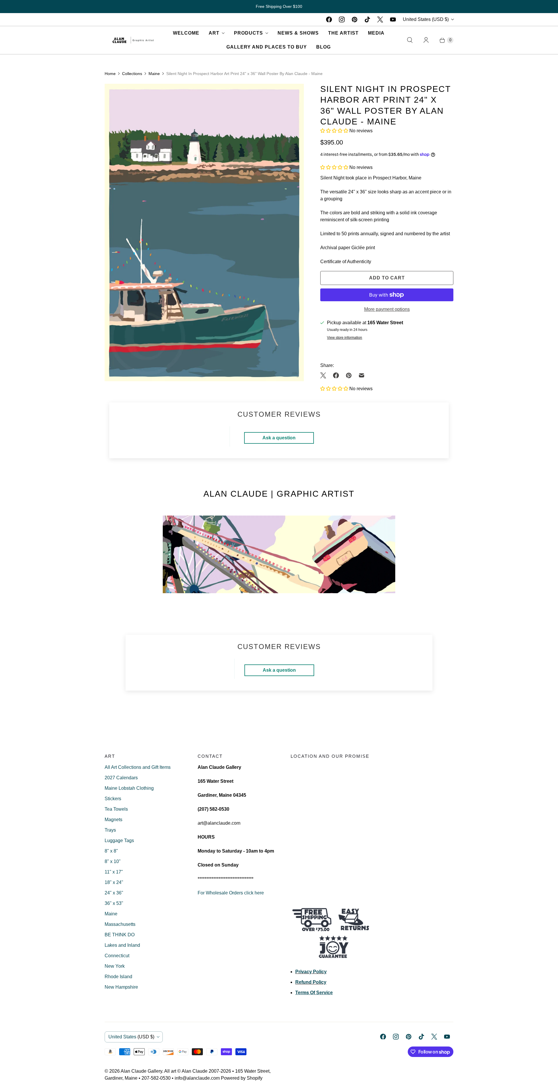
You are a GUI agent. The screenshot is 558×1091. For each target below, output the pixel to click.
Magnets (113, 819)
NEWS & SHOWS (298, 33)
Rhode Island (118, 976)
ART (214, 33)
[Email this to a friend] (361, 375)
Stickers (113, 798)
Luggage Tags (119, 840)
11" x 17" (114, 871)
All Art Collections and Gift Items (138, 767)
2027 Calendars (121, 777)
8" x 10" (113, 861)
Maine (154, 73)
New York (115, 966)
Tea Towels (116, 809)
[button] (334, 130)
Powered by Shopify (241, 1078)
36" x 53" (114, 903)
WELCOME (186, 33)
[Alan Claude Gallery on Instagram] (341, 19)
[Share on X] (325, 375)
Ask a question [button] (279, 437)
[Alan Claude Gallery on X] (380, 19)
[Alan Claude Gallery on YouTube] (393, 19)
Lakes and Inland (122, 945)
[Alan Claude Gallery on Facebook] (329, 19)
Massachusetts (120, 924)
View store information (344, 338)
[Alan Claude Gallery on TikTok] (367, 19)
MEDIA (376, 33)
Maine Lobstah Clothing (129, 788)
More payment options (387, 309)
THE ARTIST (343, 33)
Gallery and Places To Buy (266, 46)
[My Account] (426, 40)
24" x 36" (114, 892)
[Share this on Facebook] (336, 375)
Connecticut (117, 955)
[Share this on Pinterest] (348, 375)
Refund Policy (310, 982)
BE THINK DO (120, 934)
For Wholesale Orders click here (231, 892)
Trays (110, 830)
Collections (132, 73)
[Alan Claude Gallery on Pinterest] (354, 19)
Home (110, 73)
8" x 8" (111, 850)
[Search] (410, 40)
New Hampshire (121, 987)
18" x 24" (114, 882)
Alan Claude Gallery (141, 1071)
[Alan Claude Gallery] (133, 40)
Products (248, 33)
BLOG (323, 46)
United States (426, 19)
